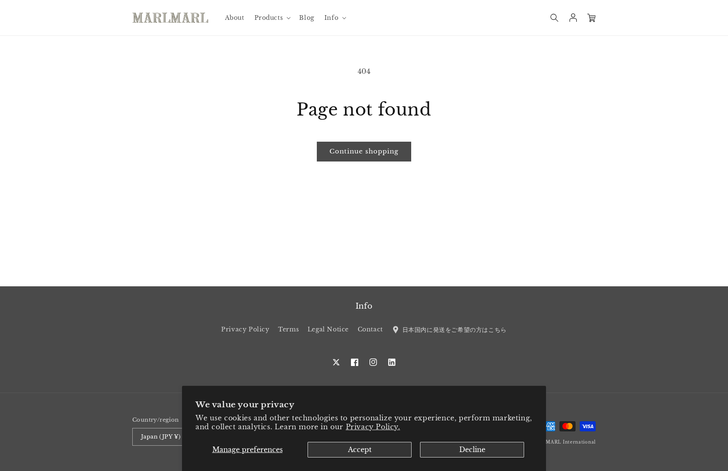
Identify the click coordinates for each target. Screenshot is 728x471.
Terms (288, 329)
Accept (360, 449)
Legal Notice (328, 329)
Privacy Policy (245, 329)
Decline (472, 449)
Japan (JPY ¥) (160, 436)
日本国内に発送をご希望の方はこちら (453, 329)
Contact (370, 329)
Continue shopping (364, 151)
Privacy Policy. (373, 427)
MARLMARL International (563, 442)
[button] (271, 18)
